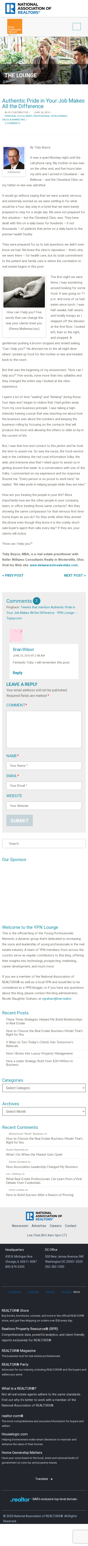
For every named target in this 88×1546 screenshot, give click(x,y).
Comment (16, 705)
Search (79, 5)
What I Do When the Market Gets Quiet (34, 1154)
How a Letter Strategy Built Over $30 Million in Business (39, 1063)
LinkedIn (33, 1292)
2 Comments (12, 123)
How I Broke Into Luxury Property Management (39, 1053)
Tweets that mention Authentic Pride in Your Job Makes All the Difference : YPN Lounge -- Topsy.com (42, 612)
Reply (18, 673)
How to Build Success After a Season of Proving (39, 1195)
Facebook (15, 1292)
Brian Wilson (23, 649)
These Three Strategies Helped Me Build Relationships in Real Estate (44, 1021)
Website (14, 795)
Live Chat (33, 1235)
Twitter (49, 1292)
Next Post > (75, 575)
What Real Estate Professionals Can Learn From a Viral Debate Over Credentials (44, 1181)
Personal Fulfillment (18, 116)
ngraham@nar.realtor (56, 999)
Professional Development (50, 116)
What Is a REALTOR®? (41, 1396)
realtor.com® (43, 1420)
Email (12, 776)
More (76, 1291)
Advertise (39, 1226)
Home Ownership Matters (40, 1457)
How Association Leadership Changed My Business (42, 1167)
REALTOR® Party (44, 1369)
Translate (41, 1479)
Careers (56, 1226)
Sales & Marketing (13, 119)
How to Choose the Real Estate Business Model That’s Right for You (44, 1032)
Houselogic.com (39, 1439)
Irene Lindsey (16, 1190)
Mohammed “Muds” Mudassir (26, 1133)
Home (44, 1215)
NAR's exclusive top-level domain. (55, 1499)
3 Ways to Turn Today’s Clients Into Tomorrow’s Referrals (39, 1044)
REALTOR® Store (43, 1315)
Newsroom (20, 1226)
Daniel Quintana (18, 1162)
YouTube (66, 1292)
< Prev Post (13, 575)
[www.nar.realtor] (28, 8)
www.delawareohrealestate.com (54, 565)
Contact (70, 1226)
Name (12, 756)
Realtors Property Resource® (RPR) (43, 1334)
